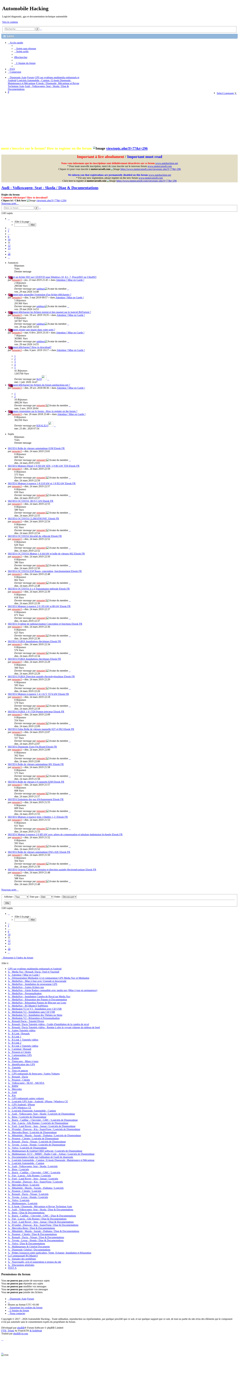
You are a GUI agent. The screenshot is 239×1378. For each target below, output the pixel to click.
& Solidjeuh (36, 1330)
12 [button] (9, 245)
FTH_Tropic (7, 1330)
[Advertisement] (119, 119)
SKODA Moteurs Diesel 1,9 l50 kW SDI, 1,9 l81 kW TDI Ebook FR (44, 465)
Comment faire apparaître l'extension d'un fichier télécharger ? (39, 294)
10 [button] (9, 239)
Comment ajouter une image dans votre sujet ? (31, 329)
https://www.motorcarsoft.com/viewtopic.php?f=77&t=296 (150, 169)
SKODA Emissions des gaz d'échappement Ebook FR (36, 799)
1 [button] (8, 230)
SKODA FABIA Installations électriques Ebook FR (34, 641)
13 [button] (9, 248)
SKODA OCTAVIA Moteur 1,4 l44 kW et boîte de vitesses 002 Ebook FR (46, 553)
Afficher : (9, 896)
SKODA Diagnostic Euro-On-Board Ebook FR (32, 746)
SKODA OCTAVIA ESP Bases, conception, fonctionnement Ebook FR (45, 571)
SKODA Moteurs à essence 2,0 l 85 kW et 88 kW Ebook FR (39, 606)
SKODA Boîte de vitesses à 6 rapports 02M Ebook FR (36, 781)
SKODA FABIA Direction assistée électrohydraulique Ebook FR (41, 676)
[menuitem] (25, 48)
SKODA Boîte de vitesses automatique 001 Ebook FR (36, 764)
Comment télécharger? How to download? (29, 347)
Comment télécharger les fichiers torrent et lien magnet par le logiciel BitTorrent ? (49, 312)
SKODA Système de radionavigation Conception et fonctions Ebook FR (45, 623)
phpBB (21, 1327)
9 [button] (8, 236)
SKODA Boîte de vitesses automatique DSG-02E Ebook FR (39, 852)
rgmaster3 (17, 280)
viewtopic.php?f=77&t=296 (72, 148)
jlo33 (39, 379)
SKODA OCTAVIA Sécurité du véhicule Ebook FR (35, 536)
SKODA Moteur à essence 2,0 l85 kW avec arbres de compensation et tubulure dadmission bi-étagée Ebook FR (65, 834)
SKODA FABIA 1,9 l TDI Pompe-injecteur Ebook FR (36, 711)
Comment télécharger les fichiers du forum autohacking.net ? (39, 385)
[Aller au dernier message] (68, 288)
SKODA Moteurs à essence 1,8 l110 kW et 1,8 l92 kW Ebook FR (42, 483)
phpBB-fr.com (20, 1333)
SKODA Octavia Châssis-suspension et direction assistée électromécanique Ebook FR (52, 869)
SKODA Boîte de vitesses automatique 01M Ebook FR (36, 448)
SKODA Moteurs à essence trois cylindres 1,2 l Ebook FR (38, 817)
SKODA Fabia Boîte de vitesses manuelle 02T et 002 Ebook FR (41, 729)
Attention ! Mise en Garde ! (70, 280)
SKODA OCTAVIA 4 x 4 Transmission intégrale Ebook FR (39, 588)
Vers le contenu (10, 22)
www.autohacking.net (166, 163)
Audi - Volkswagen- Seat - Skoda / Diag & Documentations (49, 188)
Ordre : (58, 896)
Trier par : (35, 896)
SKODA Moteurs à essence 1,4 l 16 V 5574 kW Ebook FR (38, 694)
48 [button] (9, 254)
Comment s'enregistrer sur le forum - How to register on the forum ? (42, 411)
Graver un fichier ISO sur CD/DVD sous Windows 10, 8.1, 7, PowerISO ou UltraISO (52, 277)
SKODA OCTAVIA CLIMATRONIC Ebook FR (33, 518)
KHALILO (42, 425)
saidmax (40, 288)
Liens (10, 36)
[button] (9, 218)
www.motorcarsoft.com (159, 166)
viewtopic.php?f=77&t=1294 (51, 200)
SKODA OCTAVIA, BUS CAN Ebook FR (30, 501)
